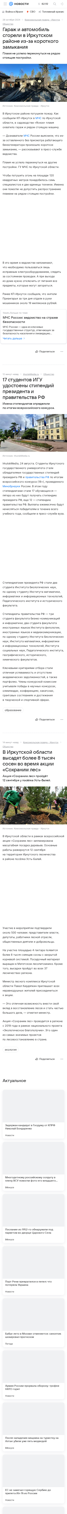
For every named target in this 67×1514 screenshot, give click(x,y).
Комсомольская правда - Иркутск (42, 19)
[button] (33, 83)
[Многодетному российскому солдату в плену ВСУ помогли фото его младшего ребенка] (33, 1166)
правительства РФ (37, 477)
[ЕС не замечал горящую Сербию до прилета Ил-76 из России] (33, 1479)
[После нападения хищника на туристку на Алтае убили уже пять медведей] (33, 1426)
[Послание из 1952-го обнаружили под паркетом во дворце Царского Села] (33, 1218)
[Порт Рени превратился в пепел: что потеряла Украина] (33, 1270)
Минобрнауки (11, 486)
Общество (8, 24)
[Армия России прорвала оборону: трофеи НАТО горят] (33, 1374)
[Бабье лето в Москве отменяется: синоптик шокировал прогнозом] (33, 1322)
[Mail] (11, 4)
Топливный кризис (53, 11)
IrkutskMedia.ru (31, 374)
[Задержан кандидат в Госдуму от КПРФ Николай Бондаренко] (33, 1114)
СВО (32, 11)
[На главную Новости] (20, 4)
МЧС (38, 118)
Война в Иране (14, 11)
